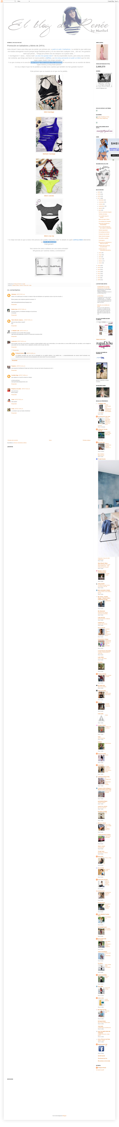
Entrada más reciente (13, 440)
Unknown (13, 294)
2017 (99, 198)
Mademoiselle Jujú (102, 1044)
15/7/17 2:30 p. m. (19, 408)
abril (100, 256)
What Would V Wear (103, 563)
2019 (99, 194)
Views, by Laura (102, 690)
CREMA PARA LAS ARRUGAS (104, 1027)
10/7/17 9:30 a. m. (28, 320)
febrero (101, 261)
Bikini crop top (49, 236)
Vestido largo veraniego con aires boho (104, 246)
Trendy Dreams (102, 459)
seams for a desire (102, 806)
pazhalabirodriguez (102, 801)
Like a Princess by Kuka (104, 1039)
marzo (100, 258)
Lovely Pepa (100, 296)
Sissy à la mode (102, 753)
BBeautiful (100, 856)
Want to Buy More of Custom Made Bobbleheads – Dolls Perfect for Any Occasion (104, 566)
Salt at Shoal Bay (101, 738)
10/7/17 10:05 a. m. (30, 353)
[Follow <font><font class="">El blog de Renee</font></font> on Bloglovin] (103, 186)
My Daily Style (101, 685)
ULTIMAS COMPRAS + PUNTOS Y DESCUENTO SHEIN (108, 769)
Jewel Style (101, 765)
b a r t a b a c (101, 454)
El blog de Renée (20, 353)
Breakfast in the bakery (103, 852)
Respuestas (16, 350)
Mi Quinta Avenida (102, 811)
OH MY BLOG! (101, 1056)
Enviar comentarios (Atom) (20, 442)
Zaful (30, 285)
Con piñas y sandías (103, 238)
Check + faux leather (102, 658)
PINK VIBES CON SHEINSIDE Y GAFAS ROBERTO (108, 944)
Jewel (12, 399)
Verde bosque (108, 743)
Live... (106, 1045)
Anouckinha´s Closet (103, 639)
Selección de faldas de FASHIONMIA (104, 224)
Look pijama (102, 240)
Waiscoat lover (101, 455)
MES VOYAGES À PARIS (104, 590)
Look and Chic (101, 617)
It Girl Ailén (100, 713)
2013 (99, 271)
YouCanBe (100, 1026)
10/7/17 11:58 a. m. (23, 375)
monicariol (14, 341)
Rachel (106, 754)
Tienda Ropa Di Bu (100, 339)
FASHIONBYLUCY (102, 927)
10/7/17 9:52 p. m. (19, 399)
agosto (100, 208)
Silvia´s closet (101, 846)
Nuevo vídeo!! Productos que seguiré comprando (105, 227)
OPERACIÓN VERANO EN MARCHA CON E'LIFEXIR (108, 643)
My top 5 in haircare (102, 807)
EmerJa (100, 702)
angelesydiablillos (102, 975)
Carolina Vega (14, 375)
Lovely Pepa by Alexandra (104, 650)
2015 (99, 267)
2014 (99, 269)
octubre (101, 204)
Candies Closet (101, 725)
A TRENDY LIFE (15, 330)
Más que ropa (101, 442)
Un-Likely (100, 963)
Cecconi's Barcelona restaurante (107, 705)
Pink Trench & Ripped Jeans (104, 1022)
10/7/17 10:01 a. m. (21, 341)
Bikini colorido (49, 196)
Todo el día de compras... (17, 320)
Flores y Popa (108, 857)
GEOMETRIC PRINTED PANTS (108, 894)
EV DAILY (100, 662)
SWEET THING (101, 1040)
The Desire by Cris (102, 1058)
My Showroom (101, 611)
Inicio (50, 440)
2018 (99, 196)
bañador (14, 285)
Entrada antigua (86, 440)
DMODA (100, 742)
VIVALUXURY (101, 583)
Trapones (13, 366)
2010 (99, 277)
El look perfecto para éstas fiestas (108, 693)
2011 (99, 275)
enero (100, 263)
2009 (99, 279)
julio (100, 210)
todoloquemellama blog (103, 776)
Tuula (99, 736)
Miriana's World (102, 823)
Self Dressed (101, 891)
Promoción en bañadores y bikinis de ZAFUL (105, 243)
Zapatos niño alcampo (102, 623)
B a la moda (101, 868)
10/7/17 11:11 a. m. (21, 366)
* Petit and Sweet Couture (104, 834)
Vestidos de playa (103, 214)
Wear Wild (100, 986)
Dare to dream (101, 627)
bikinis (17, 285)
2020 (99, 192)
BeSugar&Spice (102, 1021)
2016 (99, 265)
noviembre (101, 202)
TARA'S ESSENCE (102, 951)
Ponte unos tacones (103, 879)
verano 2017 (26, 285)
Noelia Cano (14, 309)
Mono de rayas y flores (104, 219)
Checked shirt (101, 847)
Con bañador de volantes (105, 221)
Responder (14, 304)
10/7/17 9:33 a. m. (24, 330)
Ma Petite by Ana (102, 1009)
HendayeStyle (101, 902)
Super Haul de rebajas (104, 236)
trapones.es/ (101, 622)
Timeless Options (101, 802)
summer (21, 285)
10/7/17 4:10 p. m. (26, 388)
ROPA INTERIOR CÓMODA (104, 618)
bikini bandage (49, 112)
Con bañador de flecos (104, 232)
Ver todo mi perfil (100, 1070)
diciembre (101, 200)
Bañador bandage (49, 154)
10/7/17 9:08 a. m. (22, 309)
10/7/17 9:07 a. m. (21, 294)
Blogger (64, 1115)
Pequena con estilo (16, 388)
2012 (99, 273)
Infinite (106, 715)
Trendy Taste (101, 851)
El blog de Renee (102, 674)
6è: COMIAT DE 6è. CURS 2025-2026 (108, 433)
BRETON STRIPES (102, 686)
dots (106, 812)
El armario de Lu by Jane (104, 416)
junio (100, 252)
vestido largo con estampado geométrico (105, 249)
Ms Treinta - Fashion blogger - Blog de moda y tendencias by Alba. (104, 598)
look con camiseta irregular (105, 212)
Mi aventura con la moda (104, 1061)
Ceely (12, 408)
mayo (100, 254)
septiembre (101, 206)
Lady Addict (101, 657)
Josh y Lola (101, 998)
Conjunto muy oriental (104, 234)
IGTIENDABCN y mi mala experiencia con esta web (103, 287)
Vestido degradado (103, 230)
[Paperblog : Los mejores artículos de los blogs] (100, 358)
